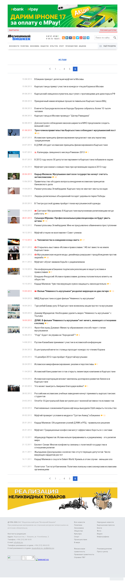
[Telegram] (88, 37)
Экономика (34, 46)
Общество (44, 46)
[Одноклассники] (74, 37)
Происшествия (71, 46)
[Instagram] (84, 37)
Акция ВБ (82, 46)
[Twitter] (77, 37)
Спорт (61, 46)
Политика (24, 46)
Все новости (14, 46)
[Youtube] (81, 37)
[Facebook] (70, 37)
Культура (54, 46)
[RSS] (63, 37)
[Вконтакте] (67, 37)
